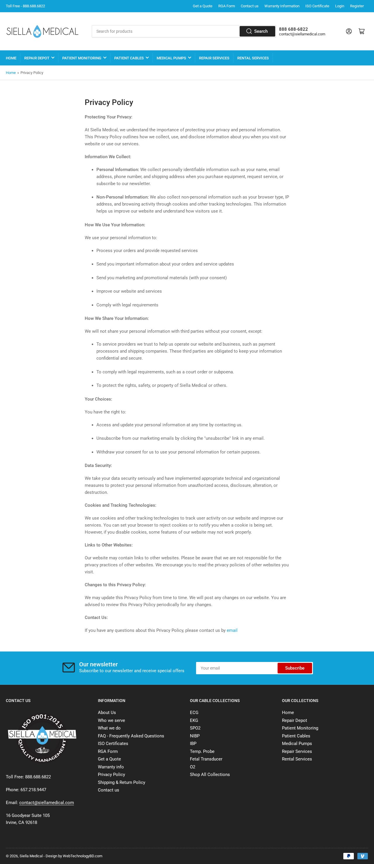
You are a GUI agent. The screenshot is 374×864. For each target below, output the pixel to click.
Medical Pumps (171, 58)
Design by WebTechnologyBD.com (74, 856)
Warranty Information (281, 6)
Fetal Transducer (206, 759)
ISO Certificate (317, 6)
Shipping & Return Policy (121, 782)
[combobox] (184, 31)
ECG (194, 712)
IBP (193, 743)
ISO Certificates (113, 743)
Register (357, 6)
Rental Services (253, 58)
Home (11, 58)
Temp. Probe (202, 751)
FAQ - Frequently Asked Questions (131, 736)
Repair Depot (36, 58)
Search (261, 31)
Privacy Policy (111, 774)
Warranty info (111, 767)
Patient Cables (129, 58)
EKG (194, 720)
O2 (192, 767)
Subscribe (294, 668)
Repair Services (214, 58)
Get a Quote (202, 6)
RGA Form (226, 6)
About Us (107, 712)
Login (339, 6)
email (232, 630)
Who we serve (111, 720)
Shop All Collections (210, 774)
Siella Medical (31, 856)
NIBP (195, 736)
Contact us (250, 6)
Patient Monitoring (81, 58)
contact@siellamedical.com (302, 34)
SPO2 (195, 728)
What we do (109, 728)
